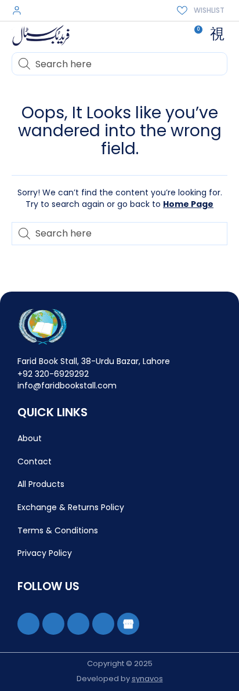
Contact (34, 461)
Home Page (188, 204)
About (29, 438)
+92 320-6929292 (53, 374)
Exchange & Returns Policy (70, 507)
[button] (217, 34)
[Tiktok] (103, 624)
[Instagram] (78, 624)
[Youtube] (53, 624)
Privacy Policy (44, 553)
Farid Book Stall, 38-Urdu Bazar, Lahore (93, 361)
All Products (40, 484)
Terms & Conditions (57, 530)
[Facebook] (28, 624)
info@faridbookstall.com (67, 385)
